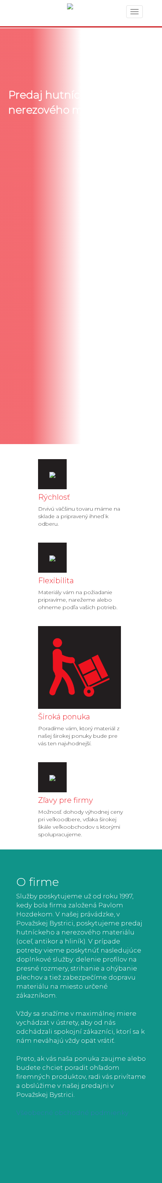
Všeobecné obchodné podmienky (72, 1112)
